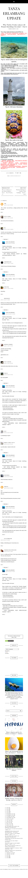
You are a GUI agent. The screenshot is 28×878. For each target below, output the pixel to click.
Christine (6, 287)
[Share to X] (17, 173)
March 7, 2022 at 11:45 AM (8, 288)
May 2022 (8, 822)
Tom (5, 203)
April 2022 (8, 823)
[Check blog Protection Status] (14, 641)
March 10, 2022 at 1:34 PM (10, 456)
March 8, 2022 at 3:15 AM (8, 374)
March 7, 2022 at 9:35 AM (8, 205)
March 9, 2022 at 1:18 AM (8, 551)
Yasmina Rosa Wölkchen (10, 550)
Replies (5, 239)
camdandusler (7, 262)
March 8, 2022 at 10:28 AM (5, 540)
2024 (7, 810)
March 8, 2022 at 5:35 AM (8, 432)
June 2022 (8, 821)
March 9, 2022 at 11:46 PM (10, 243)
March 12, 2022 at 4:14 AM (10, 276)
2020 (7, 856)
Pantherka (6, 475)
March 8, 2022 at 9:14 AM (8, 476)
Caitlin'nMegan (8, 538)
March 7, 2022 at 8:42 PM (8, 363)
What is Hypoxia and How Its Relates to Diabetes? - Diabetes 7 (14, 734)
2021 (7, 855)
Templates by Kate (24, 869)
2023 (7, 811)
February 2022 (9, 852)
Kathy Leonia (7, 216)
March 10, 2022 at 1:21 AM (10, 387)
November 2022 (10, 815)
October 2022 (9, 816)
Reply (2, 212)
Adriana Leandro (8, 344)
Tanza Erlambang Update (14, 13)
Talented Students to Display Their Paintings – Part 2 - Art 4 (21, 192)
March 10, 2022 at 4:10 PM (10, 571)
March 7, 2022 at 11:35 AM (8, 263)
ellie (5, 431)
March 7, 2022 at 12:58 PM (5, 299)
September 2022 (10, 817)
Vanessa (6, 486)
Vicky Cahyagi (7, 362)
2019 (7, 857)
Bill (5, 228)
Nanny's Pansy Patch (9, 442)
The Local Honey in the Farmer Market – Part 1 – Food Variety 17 (7, 192)
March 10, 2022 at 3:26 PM (10, 508)
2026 (7, 807)
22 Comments (11, 173)
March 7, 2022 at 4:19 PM (8, 346)
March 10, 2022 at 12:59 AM (10, 314)
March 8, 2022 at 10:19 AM (8, 488)
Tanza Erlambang (10, 242)
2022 (7, 812)
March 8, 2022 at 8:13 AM (8, 444)
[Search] (20, 711)
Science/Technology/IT (15, 175)
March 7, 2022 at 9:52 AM (8, 218)
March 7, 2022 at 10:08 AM (8, 229)
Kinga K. (6, 373)
